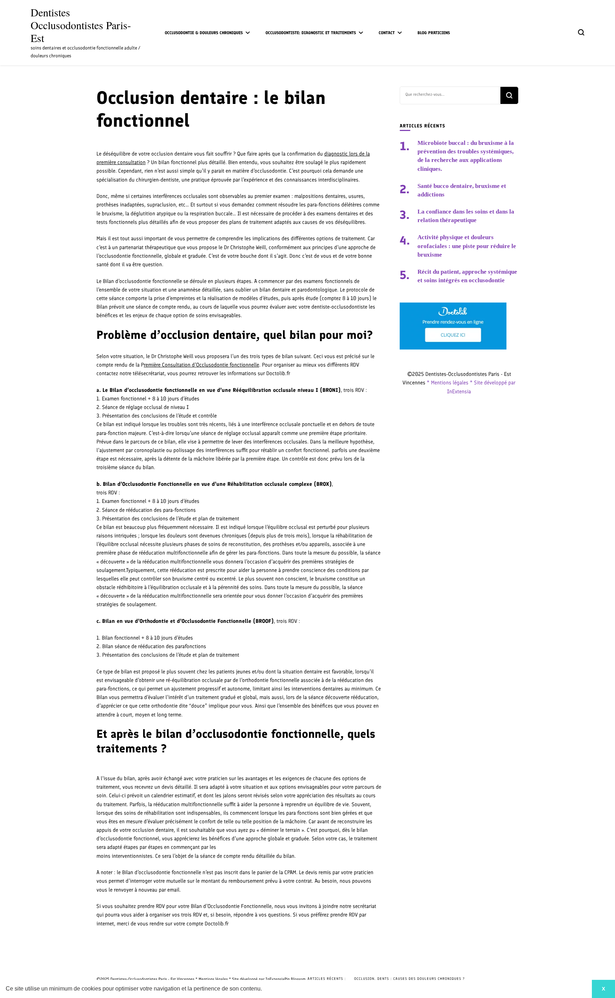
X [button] (603, 989)
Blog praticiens (433, 32)
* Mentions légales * (450, 382)
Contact (387, 32)
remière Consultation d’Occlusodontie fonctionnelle (201, 365)
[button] (264, 989)
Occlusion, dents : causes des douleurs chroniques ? (409, 978)
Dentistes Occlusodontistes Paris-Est (81, 25)
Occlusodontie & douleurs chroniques (204, 32)
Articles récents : (327, 978)
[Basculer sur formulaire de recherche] (581, 32)
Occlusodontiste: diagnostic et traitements (311, 32)
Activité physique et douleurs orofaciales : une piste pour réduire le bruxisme (466, 246)
